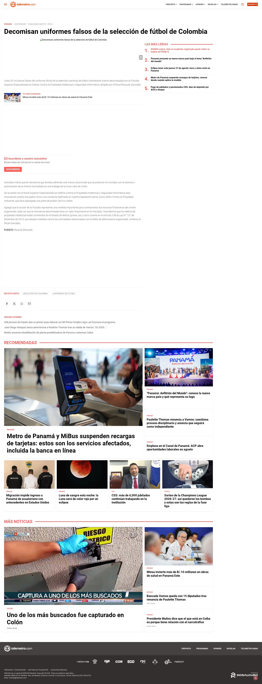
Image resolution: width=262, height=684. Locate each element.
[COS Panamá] (119, 663)
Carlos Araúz (12, 628)
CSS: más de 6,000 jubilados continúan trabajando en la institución (131, 499)
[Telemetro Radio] (167, 663)
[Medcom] (179, 663)
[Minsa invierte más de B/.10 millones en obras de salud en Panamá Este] (12, 101)
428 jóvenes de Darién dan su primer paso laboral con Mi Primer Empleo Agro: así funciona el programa (59, 322)
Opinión (199, 4)
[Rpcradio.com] (143, 663)
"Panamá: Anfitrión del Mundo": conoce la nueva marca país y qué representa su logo (178, 394)
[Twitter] (14, 303)
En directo (252, 4)
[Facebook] (6, 303)
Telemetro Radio (229, 4)
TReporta (170, 4)
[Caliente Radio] (155, 663)
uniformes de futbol (64, 293)
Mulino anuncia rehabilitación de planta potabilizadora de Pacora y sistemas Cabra (48, 332)
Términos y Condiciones (15, 670)
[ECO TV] (131, 663)
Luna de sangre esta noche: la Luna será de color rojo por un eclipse (78, 499)
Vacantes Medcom (58, 670)
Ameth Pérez (151, 626)
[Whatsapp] (21, 303)
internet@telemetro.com (18, 678)
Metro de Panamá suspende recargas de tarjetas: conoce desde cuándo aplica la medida (179, 78)
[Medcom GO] (83, 663)
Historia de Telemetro (38, 670)
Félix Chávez (151, 603)
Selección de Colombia (35, 293)
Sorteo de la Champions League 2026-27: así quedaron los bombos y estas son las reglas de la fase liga (187, 501)
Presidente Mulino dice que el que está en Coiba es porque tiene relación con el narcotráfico (178, 620)
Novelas (212, 4)
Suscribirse (13, 169)
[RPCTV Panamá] (95, 663)
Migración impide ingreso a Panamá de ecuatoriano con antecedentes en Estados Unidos (27, 499)
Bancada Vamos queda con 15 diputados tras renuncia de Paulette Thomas (176, 597)
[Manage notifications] (255, 678)
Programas (185, 4)
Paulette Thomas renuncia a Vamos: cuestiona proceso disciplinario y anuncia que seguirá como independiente (177, 423)
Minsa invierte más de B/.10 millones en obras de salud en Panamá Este (57, 97)
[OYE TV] (107, 663)
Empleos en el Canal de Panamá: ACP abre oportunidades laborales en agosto (175, 447)
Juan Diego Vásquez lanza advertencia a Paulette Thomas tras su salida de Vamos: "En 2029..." (55, 327)
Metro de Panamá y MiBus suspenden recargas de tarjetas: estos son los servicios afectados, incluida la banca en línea (71, 443)
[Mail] (29, 303)
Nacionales (20, 24)
